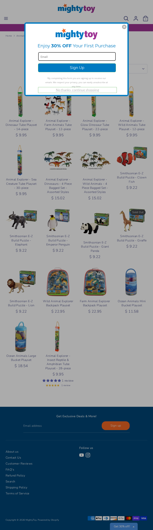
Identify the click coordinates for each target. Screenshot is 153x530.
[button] (124, 27)
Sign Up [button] (77, 67)
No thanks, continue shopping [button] (77, 90)
